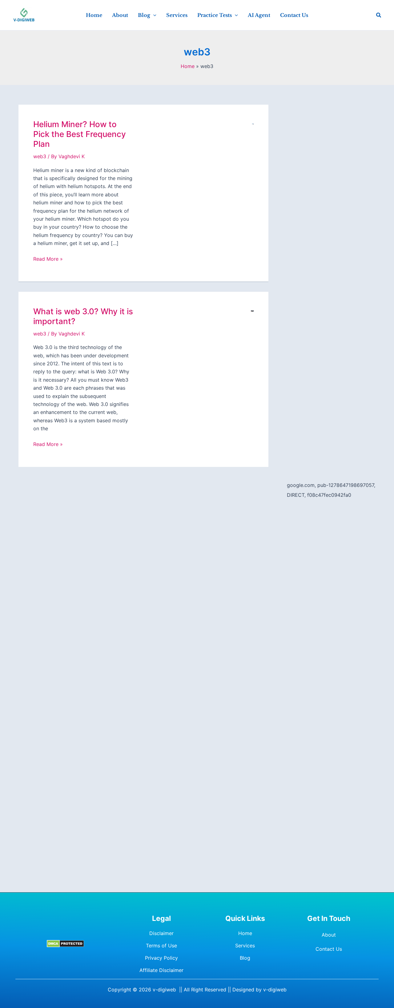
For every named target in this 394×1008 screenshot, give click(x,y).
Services (245, 945)
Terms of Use (161, 945)
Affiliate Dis (153, 970)
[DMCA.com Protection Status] (65, 943)
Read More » (48, 259)
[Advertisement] (331, 197)
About (329, 935)
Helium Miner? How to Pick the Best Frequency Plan (79, 134)
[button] (153, 15)
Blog (245, 958)
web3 (39, 156)
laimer (176, 970)
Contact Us (329, 949)
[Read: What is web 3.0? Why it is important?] (252, 310)
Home (245, 933)
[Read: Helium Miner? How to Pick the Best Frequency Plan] (253, 123)
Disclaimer (161, 933)
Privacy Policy (161, 958)
